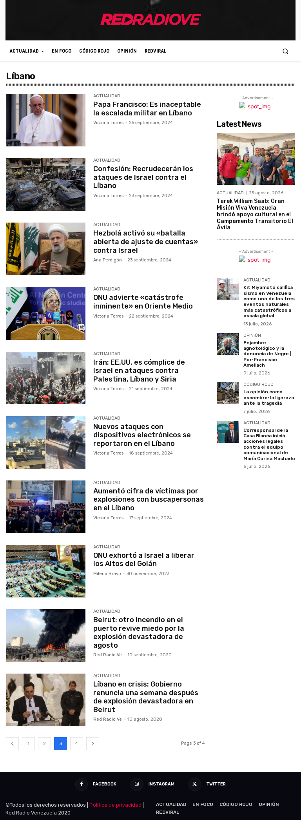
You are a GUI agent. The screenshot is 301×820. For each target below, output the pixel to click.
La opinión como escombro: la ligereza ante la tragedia (268, 397)
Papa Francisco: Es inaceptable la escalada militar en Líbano (147, 108)
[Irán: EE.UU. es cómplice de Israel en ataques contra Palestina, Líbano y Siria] (45, 378)
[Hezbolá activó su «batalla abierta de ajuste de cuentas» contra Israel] (45, 249)
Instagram (161, 784)
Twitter (216, 784)
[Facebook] (81, 784)
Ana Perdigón (107, 260)
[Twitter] (195, 784)
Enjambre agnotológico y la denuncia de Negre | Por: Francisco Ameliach (267, 354)
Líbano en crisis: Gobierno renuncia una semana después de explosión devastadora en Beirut (145, 697)
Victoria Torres (108, 122)
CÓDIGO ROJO (258, 384)
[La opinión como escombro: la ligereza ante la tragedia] (228, 393)
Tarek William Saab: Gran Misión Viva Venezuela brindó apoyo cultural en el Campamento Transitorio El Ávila (255, 214)
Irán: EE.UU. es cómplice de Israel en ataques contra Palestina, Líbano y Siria (139, 371)
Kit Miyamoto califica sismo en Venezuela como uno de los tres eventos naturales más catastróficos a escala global (269, 301)
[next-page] (92, 743)
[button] (286, 51)
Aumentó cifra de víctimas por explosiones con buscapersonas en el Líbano (148, 499)
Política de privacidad (115, 805)
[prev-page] (12, 743)
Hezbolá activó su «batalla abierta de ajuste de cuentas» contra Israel (145, 241)
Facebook (104, 784)
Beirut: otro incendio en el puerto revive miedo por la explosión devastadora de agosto (138, 632)
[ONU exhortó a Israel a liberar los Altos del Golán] (45, 571)
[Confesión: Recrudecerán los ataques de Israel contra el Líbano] (45, 184)
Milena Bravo (107, 573)
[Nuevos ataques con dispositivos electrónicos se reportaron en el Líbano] (45, 442)
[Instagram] (137, 784)
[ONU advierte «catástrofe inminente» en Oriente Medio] (45, 313)
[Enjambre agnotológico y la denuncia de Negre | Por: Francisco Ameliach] (228, 344)
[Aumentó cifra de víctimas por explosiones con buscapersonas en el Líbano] (45, 506)
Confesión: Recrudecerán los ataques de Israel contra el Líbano (143, 177)
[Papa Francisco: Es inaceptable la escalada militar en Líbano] (45, 120)
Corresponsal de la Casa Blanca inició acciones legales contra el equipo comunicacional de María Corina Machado (269, 444)
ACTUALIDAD (106, 96)
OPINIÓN (252, 335)
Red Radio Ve (107, 654)
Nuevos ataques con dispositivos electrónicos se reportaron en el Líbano (142, 435)
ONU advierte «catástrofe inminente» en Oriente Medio (143, 301)
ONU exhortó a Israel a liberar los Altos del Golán (143, 559)
